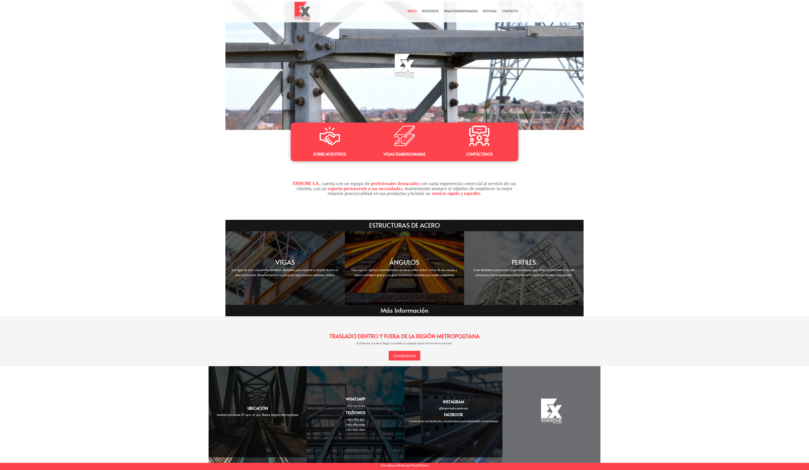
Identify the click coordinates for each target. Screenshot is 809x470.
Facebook (453, 414)
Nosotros (430, 11)
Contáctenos (479, 154)
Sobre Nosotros (329, 154)
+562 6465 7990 (355, 429)
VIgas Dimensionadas (404, 154)
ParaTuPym (419, 465)
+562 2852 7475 (355, 419)
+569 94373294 (355, 405)
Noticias (490, 11)
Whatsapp (355, 399)
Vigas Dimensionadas (461, 11)
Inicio (412, 11)
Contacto (510, 11)
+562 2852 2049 (355, 424)
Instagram (453, 401)
